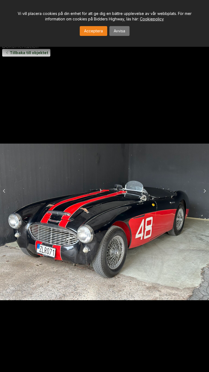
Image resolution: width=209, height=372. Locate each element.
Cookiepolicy (152, 19)
